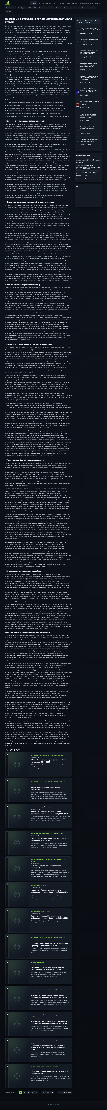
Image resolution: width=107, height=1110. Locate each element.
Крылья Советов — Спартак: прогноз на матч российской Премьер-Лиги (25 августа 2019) (49, 1022)
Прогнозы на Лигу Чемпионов (40, 755)
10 (43, 1092)
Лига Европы (21, 8)
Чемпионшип (91, 8)
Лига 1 (65, 8)
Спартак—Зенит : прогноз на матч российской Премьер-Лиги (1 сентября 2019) (49, 945)
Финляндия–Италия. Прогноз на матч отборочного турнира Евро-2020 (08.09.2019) (49, 917)
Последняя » (67, 1092)
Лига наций (74, 8)
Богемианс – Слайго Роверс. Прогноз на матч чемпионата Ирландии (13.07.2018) (88, 116)
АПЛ (29, 8)
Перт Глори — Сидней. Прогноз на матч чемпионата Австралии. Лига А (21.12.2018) (90, 103)
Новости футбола (72, 3)
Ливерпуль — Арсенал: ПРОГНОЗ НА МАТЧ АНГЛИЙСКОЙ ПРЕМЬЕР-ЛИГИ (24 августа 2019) (48, 1048)
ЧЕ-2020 (8, 11)
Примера (58, 8)
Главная (33, 3)
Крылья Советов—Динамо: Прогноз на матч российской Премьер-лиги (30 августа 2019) (49, 996)
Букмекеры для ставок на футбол (90, 3)
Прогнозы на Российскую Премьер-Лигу (43, 781)
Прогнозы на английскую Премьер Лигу (43, 1041)
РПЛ (35, 8)
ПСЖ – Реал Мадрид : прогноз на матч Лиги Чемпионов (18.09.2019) (48, 761)
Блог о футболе (59, 3)
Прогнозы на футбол (45, 3)
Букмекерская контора (91, 179)
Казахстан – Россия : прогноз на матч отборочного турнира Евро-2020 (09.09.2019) (49, 813)
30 (52, 1092)
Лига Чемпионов (10, 8)
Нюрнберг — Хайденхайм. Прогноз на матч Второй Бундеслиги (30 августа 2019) (48, 968)
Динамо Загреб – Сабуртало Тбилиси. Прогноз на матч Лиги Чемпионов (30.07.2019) (88, 90)
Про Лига (82, 8)
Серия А (51, 8)
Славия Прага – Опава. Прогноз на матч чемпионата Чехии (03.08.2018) (89, 128)
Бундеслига (42, 8)
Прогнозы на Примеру (37, 1067)
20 (48, 1092)
